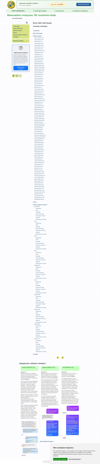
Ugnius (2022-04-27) (38, 179)
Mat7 (35, 250)
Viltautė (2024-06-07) (39, 63)
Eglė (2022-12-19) (38, 168)
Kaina (37, 210)
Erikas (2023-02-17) (38, 157)
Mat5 (35, 221)
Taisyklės (38, 217)
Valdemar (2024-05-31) (39, 67)
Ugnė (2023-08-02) (38, 127)
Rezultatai (38, 212)
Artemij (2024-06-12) (38, 58)
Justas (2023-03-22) (38, 153)
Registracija (38, 208)
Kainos (35, 202)
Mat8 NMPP (37, 265)
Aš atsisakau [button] (63, 459)
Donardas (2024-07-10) (39, 50)
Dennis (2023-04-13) (38, 146)
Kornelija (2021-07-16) (39, 197)
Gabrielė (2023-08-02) (39, 126)
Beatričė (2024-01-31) (39, 98)
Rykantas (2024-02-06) (39, 94)
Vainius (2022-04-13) (39, 184)
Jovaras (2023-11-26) (39, 105)
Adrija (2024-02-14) (38, 92)
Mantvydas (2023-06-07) (39, 137)
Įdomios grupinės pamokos (40, 204)
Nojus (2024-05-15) (38, 72)
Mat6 (35, 236)
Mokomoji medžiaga (18, 40)
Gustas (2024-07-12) (39, 37)
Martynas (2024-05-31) (39, 69)
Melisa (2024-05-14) (38, 74)
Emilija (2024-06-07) (38, 59)
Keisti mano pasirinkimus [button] (75, 459)
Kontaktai (35, 354)
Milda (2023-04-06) (38, 148)
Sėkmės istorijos (37, 36)
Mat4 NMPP (37, 206)
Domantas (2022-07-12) (39, 175)
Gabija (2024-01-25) (38, 102)
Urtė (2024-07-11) (38, 41)
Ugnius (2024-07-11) (38, 39)
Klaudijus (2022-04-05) (39, 186)
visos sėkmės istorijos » (47, 441)
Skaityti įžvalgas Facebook (21, 68)
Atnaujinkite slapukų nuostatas (49, 462)
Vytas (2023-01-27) (38, 164)
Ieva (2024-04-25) (38, 76)
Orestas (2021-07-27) (39, 195)
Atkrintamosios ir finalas (41, 219)
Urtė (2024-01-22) (38, 103)
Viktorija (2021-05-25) (39, 199)
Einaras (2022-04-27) (39, 181)
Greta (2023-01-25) (38, 166)
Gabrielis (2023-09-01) (39, 111)
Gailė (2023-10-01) (38, 109)
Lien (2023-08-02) (38, 131)
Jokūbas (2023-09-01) (39, 113)
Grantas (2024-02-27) (39, 85)
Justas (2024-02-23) (38, 89)
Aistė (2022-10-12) (38, 170)
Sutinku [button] (56, 459)
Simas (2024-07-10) (38, 47)
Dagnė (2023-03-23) (38, 151)
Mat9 (35, 280)
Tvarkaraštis (36, 30)
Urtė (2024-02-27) (38, 83)
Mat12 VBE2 (37, 324)
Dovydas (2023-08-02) (39, 118)
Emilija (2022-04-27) (38, 182)
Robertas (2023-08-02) (39, 120)
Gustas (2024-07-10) (39, 43)
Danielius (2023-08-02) (39, 124)
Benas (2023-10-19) (38, 107)
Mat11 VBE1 (37, 309)
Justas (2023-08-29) (38, 116)
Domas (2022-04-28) (39, 177)
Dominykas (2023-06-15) (39, 135)
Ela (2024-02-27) (38, 87)
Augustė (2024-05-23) (39, 70)
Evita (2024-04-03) (38, 81)
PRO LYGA (37, 338)
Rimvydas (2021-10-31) (39, 192)
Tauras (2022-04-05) (38, 188)
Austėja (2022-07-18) (39, 173)
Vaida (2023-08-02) (38, 122)
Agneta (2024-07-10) (38, 45)
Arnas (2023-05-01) (38, 144)
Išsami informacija (37, 33)
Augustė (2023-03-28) (39, 149)
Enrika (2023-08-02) (38, 133)
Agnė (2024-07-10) (38, 56)
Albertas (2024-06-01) (39, 65)
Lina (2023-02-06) (38, 159)
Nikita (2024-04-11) (38, 80)
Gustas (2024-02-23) (39, 91)
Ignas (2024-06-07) (38, 61)
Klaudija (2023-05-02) (39, 142)
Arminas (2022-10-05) (39, 171)
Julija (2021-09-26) (38, 193)
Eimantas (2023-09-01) (39, 115)
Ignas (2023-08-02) (38, 129)
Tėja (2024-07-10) (38, 54)
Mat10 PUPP (37, 294)
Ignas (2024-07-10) (38, 48)
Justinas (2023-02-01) (39, 160)
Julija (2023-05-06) (38, 140)
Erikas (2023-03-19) (38, 155)
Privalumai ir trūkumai (40, 215)
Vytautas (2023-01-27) (39, 162)
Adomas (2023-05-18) (39, 138)
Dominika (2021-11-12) (39, 190)
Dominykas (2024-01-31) (39, 100)
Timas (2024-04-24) (38, 78)
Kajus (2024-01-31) (38, 96)
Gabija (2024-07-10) (38, 52)
